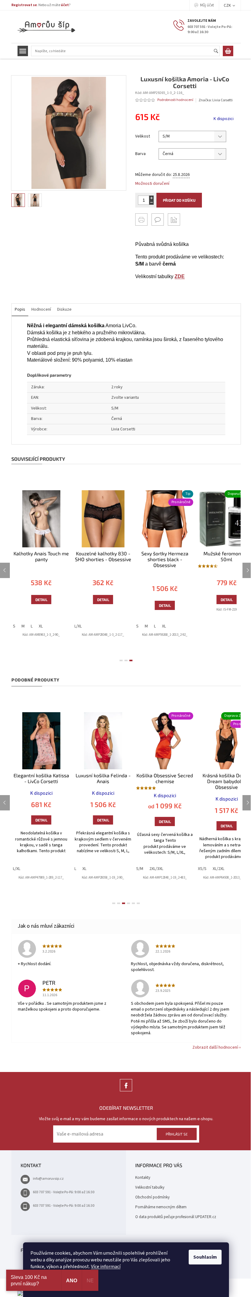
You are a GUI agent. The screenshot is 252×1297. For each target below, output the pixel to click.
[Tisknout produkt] (141, 219)
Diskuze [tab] (64, 309)
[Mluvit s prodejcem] (158, 219)
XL (31, 626)
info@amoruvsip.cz (48, 1178)
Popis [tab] (20, 309)
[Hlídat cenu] (174, 219)
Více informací (105, 1266)
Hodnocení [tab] (41, 309)
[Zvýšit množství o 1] (151, 198)
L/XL (68, 626)
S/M (130, 869)
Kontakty (142, 1177)
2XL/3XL (147, 869)
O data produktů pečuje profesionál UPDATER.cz (175, 1217)
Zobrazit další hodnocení (215, 1047)
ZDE (180, 276)
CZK (228, 5)
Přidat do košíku (179, 200)
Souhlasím (205, 1257)
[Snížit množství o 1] (151, 202)
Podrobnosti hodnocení (175, 100)
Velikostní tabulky (149, 1187)
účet (65, 5)
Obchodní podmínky (152, 1197)
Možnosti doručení (152, 184)
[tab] (121, 660)
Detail (31, 599)
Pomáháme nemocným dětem (161, 1207)
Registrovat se (24, 5)
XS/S (192, 869)
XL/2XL (209, 869)
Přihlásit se (177, 1134)
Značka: (216, 100)
